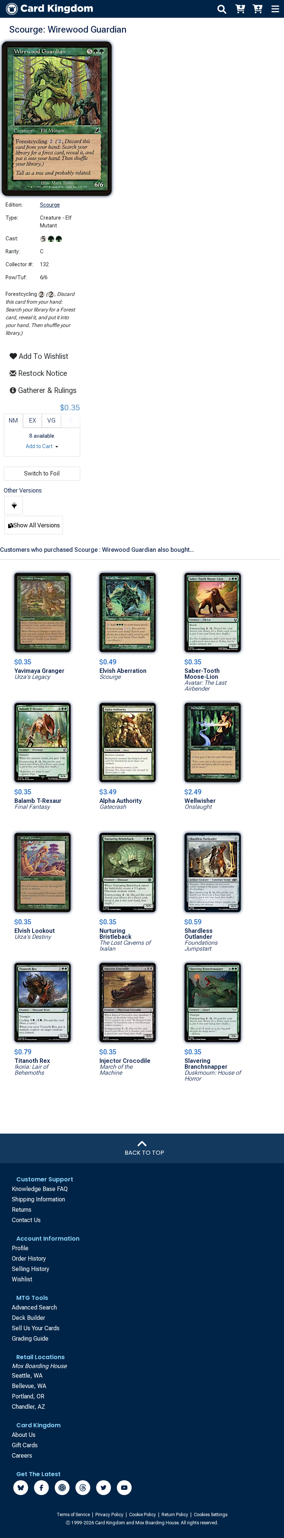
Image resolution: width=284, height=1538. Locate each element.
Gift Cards (25, 1445)
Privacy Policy (110, 1514)
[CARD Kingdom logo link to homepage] (46, 9)
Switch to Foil (42, 473)
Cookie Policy (143, 1514)
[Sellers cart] (257, 9)
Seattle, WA (27, 1375)
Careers (22, 1455)
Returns (21, 1209)
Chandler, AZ (28, 1406)
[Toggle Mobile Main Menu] (275, 9)
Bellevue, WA (29, 1385)
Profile (20, 1248)
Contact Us (26, 1220)
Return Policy (175, 1514)
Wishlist (22, 1279)
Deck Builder (28, 1317)
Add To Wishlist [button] (42, 356)
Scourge (50, 205)
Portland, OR (28, 1396)
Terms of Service (74, 1514)
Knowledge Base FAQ (40, 1188)
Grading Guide (30, 1338)
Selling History (30, 1268)
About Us (24, 1434)
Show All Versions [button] (36, 525)
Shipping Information (38, 1199)
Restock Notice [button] (41, 373)
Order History (29, 1258)
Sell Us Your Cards (36, 1328)
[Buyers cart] (239, 9)
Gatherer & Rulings (49, 390)
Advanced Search (34, 1307)
